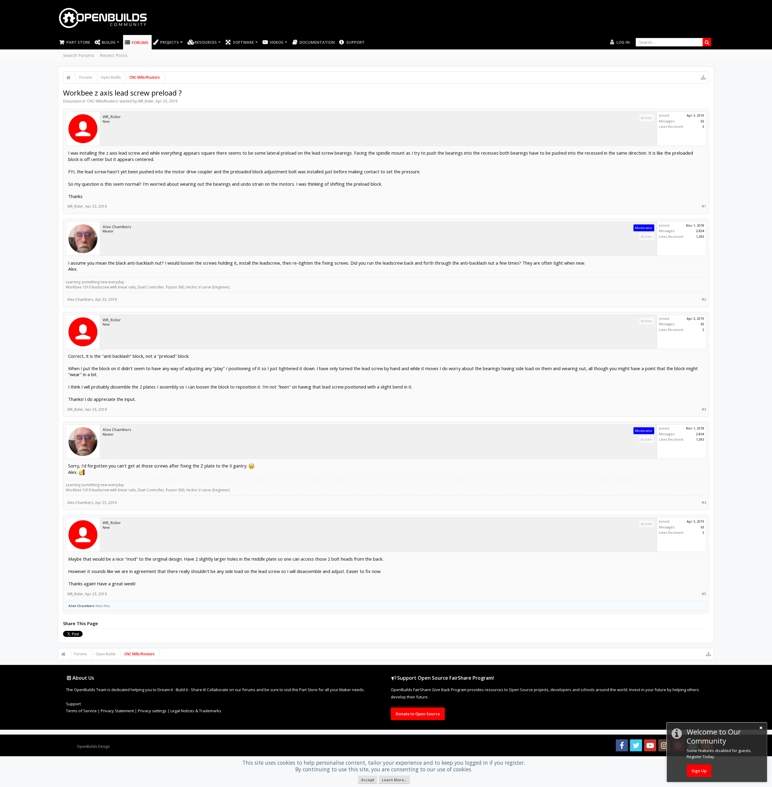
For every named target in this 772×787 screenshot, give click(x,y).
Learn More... (394, 779)
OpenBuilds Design (93, 746)
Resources (206, 42)
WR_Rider (146, 101)
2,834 (700, 230)
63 (702, 121)
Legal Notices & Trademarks (195, 710)
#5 (704, 594)
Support (355, 42)
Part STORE (78, 42)
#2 (704, 299)
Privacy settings (152, 710)
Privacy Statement (117, 710)
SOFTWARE (243, 42)
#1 (704, 206)
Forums (140, 42)
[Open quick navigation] (703, 77)
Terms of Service (81, 710)
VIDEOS (276, 42)
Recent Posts (113, 55)
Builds (108, 42)
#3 (704, 409)
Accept (367, 779)
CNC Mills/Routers (102, 101)
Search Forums (78, 55)
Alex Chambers (117, 226)
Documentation (317, 42)
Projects (169, 42)
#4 (704, 502)
